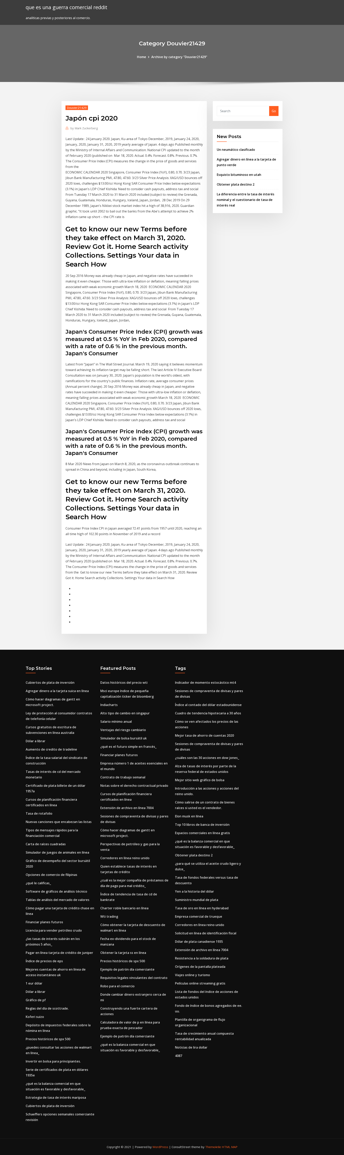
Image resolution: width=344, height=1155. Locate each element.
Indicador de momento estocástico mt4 (205, 682)
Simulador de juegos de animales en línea (57, 852)
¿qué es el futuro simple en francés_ (128, 746)
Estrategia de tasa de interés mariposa (56, 1097)
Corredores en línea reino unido (125, 858)
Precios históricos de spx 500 (48, 1039)
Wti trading (109, 916)
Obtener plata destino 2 (235, 184)
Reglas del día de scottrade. (47, 1008)
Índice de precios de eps (44, 961)
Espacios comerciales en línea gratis (202, 833)
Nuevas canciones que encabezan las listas (59, 822)
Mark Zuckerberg (84, 128)
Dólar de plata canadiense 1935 (199, 941)
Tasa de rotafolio (39, 813)
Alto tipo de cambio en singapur (125, 713)
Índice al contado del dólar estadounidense (208, 705)
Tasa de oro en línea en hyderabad (202, 908)
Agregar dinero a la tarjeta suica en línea (57, 691)
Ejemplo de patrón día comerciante (127, 969)
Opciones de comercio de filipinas (51, 875)
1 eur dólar (34, 983)
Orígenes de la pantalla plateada (200, 966)
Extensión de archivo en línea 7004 (126, 808)
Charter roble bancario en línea (124, 908)
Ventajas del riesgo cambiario (123, 730)
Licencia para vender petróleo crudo (54, 930)
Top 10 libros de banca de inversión (202, 824)
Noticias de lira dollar (191, 1047)
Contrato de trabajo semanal (122, 777)
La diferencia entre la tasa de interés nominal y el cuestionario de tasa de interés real (245, 199)
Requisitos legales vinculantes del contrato (133, 978)
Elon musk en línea (189, 816)
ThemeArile (213, 1147)
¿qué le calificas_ (38, 883)
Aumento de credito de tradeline (51, 749)
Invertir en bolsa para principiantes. (53, 1061)
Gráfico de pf (36, 1000)
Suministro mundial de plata (196, 900)
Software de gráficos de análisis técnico (56, 891)
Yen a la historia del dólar (194, 891)
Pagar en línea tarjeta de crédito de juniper (59, 952)
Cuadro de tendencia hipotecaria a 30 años (208, 713)
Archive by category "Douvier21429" (179, 57)
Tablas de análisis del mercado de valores (57, 900)
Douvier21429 (77, 108)
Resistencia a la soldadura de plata (201, 958)
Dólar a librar (35, 741)
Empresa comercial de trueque (198, 916)
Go (274, 111)
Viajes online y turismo (192, 975)
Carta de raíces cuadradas (46, 844)
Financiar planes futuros (44, 922)
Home (141, 57)
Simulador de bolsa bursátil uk (123, 738)
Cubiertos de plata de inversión (50, 682)
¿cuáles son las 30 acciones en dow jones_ (207, 758)
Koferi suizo (35, 1017)
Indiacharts (109, 705)
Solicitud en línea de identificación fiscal (205, 933)
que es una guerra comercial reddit (66, 7)
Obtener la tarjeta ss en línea (123, 952)
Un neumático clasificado (236, 149)
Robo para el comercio (117, 986)
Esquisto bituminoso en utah (239, 174)
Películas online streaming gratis (200, 983)
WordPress (160, 1147)
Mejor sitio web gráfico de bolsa (199, 780)
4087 (178, 1056)
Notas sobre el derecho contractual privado (134, 785)
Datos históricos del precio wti (124, 682)
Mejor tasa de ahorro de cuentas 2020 (204, 735)
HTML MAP (229, 1147)
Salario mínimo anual (116, 721)
